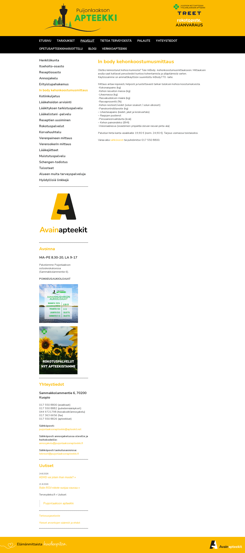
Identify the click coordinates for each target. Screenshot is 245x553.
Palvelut (87, 41)
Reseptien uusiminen (54, 120)
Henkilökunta (49, 60)
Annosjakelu (48, 78)
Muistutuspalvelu (52, 156)
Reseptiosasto (50, 72)
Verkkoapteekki (114, 49)
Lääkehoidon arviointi (55, 102)
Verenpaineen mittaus (55, 138)
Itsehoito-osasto (51, 66)
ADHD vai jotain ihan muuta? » (57, 477)
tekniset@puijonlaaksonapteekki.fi (59, 454)
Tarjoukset (66, 41)
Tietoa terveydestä (116, 41)
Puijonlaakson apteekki (58, 503)
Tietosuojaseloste (49, 516)
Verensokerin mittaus (55, 144)
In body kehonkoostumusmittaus (63, 90)
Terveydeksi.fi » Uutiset (52, 494)
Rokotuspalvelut (51, 126)
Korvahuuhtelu (50, 132)
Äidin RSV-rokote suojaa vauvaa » (59, 487)
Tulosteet (46, 168)
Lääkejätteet (48, 150)
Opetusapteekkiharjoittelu (61, 49)
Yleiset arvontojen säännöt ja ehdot (59, 523)
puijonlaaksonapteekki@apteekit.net (60, 429)
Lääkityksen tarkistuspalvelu (61, 108)
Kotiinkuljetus (49, 96)
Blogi (92, 49)
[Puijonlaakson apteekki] (80, 18)
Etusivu (45, 41)
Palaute (143, 41)
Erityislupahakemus (54, 84)
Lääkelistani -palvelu (55, 114)
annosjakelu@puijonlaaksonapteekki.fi (61, 443)
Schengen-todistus (53, 162)
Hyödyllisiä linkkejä (54, 180)
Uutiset (46, 466)
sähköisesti (116, 140)
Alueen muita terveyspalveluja (62, 174)
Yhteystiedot (166, 41)
